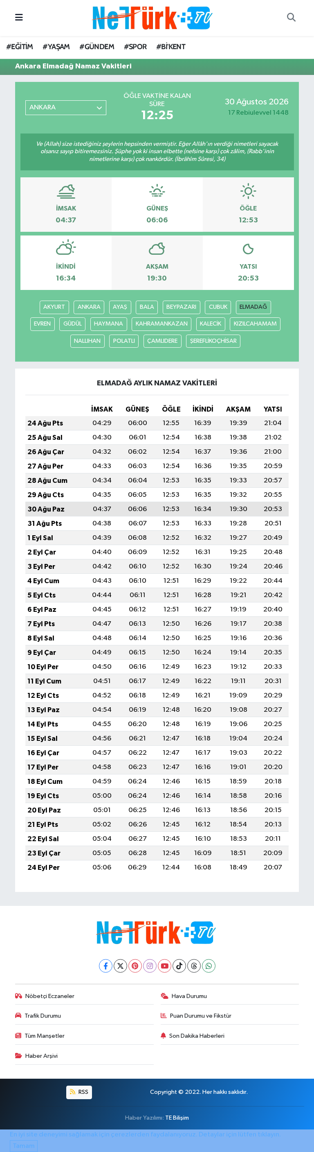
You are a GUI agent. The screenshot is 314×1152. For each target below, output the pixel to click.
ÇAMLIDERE (162, 341)
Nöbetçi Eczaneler (49, 996)
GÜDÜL (72, 324)
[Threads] (194, 966)
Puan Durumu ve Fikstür (200, 1016)
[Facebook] (105, 966)
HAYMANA (108, 324)
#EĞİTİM (19, 46)
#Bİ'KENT (170, 46)
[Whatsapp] (208, 966)
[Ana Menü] (19, 17)
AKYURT (54, 307)
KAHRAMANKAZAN (162, 324)
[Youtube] (164, 966)
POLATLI (124, 341)
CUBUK (218, 307)
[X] (120, 966)
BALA (147, 307)
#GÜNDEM (96, 46)
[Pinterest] (135, 966)
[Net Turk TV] (153, 18)
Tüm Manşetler (45, 1036)
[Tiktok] (179, 966)
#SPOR (135, 46)
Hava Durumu (189, 996)
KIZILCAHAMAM (255, 324)
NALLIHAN (87, 341)
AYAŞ (120, 307)
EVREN (42, 324)
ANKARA (89, 307)
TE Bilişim (177, 1118)
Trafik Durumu (43, 1016)
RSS (82, 1092)
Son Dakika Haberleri (196, 1036)
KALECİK (210, 324)
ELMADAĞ (253, 307)
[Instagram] (150, 966)
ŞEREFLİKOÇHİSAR (213, 341)
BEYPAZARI (181, 307)
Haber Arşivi (41, 1056)
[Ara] (291, 18)
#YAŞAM (56, 46)
